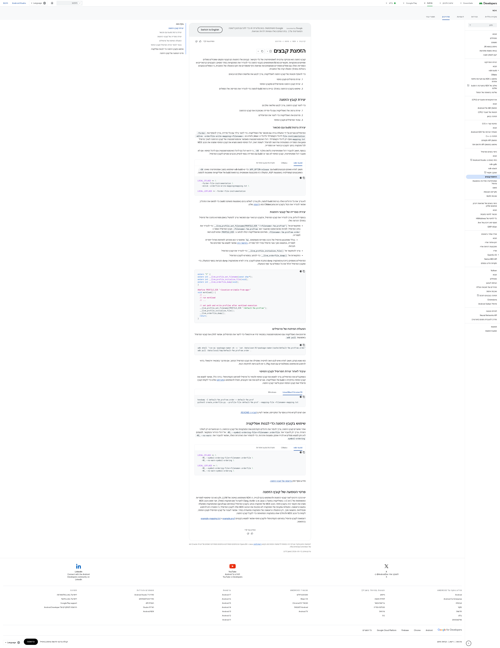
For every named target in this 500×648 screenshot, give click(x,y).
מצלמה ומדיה (379, 607)
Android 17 (226, 595)
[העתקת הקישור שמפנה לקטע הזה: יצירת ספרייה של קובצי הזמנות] (267, 212)
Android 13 (226, 611)
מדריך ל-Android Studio (144, 595)
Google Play (411, 3)
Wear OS (304, 599)
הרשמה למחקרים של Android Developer (60, 607)
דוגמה (256, 204)
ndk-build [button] (298, 163)
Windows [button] (272, 392)
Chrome (417, 630)
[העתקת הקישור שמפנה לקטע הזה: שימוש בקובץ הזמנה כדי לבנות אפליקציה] (243, 423)
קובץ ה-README (249, 412)
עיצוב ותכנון (448, 3)
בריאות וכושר (379, 603)
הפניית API (150, 603)
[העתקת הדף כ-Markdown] (262, 51)
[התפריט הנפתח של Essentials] (459, 3)
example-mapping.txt (211, 518)
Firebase (405, 630)
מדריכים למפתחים (146, 599)
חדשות (459, 611)
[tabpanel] (250, 182)
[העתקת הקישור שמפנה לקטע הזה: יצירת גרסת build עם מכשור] (270, 127)
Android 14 (226, 607)
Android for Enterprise (453, 599)
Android (458, 595)
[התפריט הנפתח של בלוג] (385, 3)
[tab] (297, 163)
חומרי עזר (430, 17)
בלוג (391, 3)
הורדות (474, 17)
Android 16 (226, 599)
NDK (495, 10)
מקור (460, 607)
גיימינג (382, 595)
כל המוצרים (367, 630)
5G (383, 615)
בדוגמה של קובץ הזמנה (281, 481)
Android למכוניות (301, 607)
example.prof (229, 518)
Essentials (468, 3)
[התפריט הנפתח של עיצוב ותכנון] (439, 3)
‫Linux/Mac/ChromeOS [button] (292, 392)
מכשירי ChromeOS (300, 603)
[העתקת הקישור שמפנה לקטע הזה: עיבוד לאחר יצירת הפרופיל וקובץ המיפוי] (256, 371)
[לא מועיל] (196, 41)
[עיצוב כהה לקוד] (300, 177)
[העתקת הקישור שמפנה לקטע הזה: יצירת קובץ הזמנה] (276, 100)
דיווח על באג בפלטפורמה (67, 595)
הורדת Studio (148, 607)
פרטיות (382, 611)
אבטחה (459, 603)
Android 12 (226, 615)
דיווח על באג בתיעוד (69, 599)
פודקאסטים (457, 620)
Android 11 (226, 620)
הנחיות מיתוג (442, 642)
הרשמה (31, 641)
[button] (483, 70)
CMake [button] (284, 163)
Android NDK (148, 611)
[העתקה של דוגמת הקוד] (303, 177)
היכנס (5, 3)
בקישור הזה (242, 243)
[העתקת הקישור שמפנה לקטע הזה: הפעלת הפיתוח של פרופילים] (269, 329)
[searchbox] (482, 25)
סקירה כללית (491, 17)
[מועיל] (200, 41)
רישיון (452, 642)
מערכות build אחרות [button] (265, 163)
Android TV (303, 611)
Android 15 (226, 603)
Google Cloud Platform (386, 630)
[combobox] (70, 3)
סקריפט (220, 380)
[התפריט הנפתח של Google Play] (402, 3)
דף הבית (302, 41)
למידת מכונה (380, 599)
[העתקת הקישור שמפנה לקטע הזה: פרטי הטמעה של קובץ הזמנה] (260, 492)
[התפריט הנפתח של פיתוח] (423, 3)
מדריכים (446, 17)
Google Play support (68, 603)
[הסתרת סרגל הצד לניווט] (468, 643)
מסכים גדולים (302, 595)
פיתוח (429, 3)
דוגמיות (460, 17)
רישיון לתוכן (258, 544)
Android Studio (19, 3)
